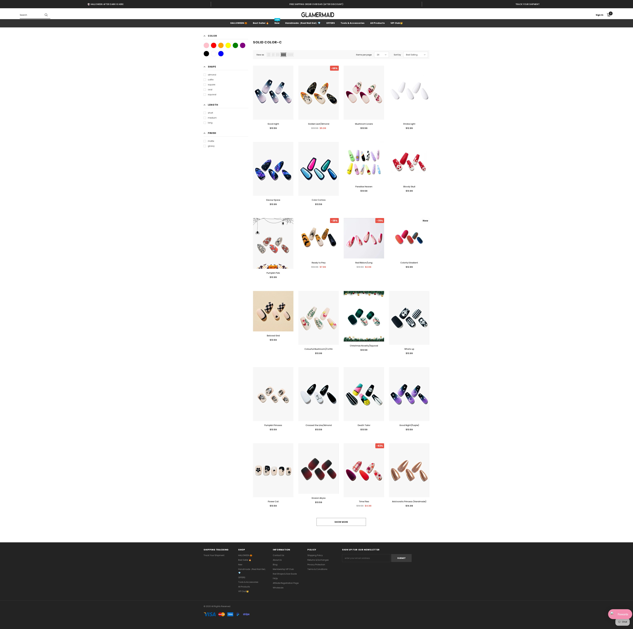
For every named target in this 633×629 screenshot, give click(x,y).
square (211, 84)
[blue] (221, 53)
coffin (211, 79)
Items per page (364, 54)
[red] (213, 45)
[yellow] (228, 45)
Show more (341, 522)
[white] (213, 53)
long (210, 122)
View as (260, 54)
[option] (105, 4)
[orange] (221, 45)
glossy (211, 146)
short (210, 112)
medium (212, 117)
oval (210, 89)
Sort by (397, 54)
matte (211, 141)
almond (212, 74)
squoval (212, 94)
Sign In (599, 15)
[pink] (206, 45)
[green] (235, 45)
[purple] (242, 45)
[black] (206, 53)
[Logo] (317, 14)
